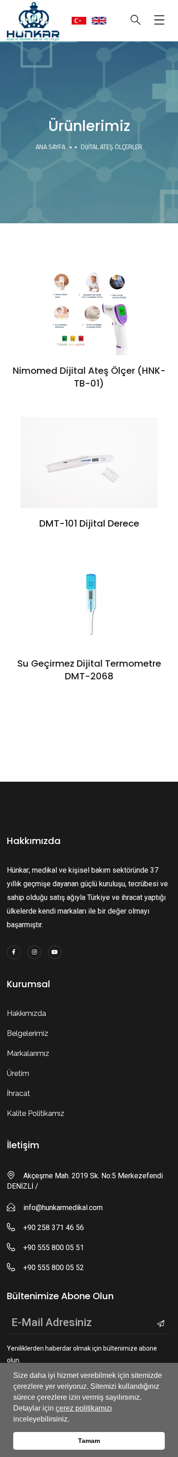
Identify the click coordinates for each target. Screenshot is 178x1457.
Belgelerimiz (27, 1033)
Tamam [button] (89, 1440)
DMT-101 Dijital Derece (89, 523)
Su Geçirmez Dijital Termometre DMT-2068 (89, 670)
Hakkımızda (26, 1013)
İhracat (18, 1093)
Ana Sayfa (50, 146)
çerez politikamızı (84, 1408)
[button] (72, 1419)
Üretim (18, 1073)
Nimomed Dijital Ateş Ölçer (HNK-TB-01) (89, 377)
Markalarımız (28, 1053)
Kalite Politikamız (35, 1113)
